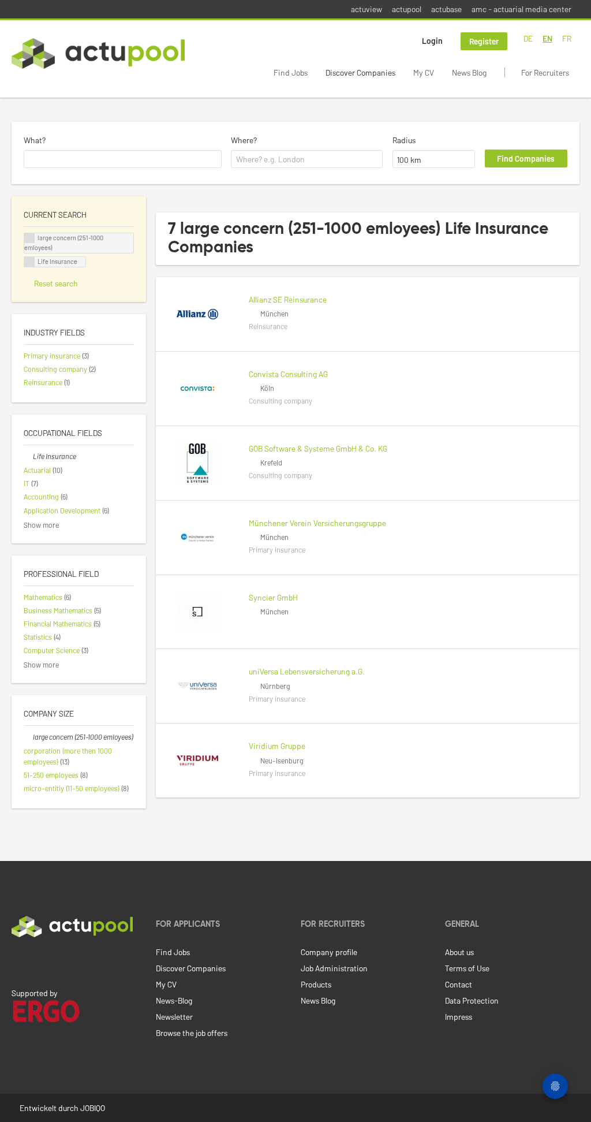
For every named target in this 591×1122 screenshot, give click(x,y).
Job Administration (334, 968)
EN (547, 38)
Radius (404, 140)
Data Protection (472, 1000)
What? (35, 140)
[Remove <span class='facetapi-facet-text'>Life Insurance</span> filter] (29, 262)
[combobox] (123, 159)
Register (484, 41)
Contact (458, 984)
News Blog (469, 72)
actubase (446, 9)
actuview (366, 9)
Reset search (56, 283)
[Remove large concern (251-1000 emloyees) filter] (28, 736)
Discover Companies (360, 72)
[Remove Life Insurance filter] (28, 456)
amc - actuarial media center (521, 9)
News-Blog (174, 1000)
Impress (458, 1017)
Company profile (329, 952)
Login (432, 41)
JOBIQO (92, 1108)
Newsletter (174, 1017)
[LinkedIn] (18, 961)
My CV (423, 72)
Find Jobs (291, 72)
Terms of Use (467, 968)
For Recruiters (545, 72)
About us (459, 952)
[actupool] (98, 53)
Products (316, 984)
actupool (406, 9)
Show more (41, 525)
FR (566, 38)
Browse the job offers (191, 1033)
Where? (244, 140)
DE (528, 38)
